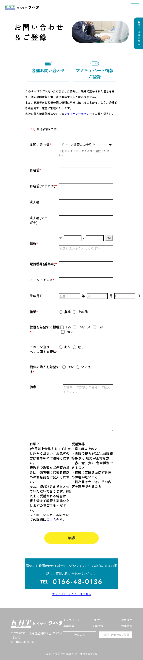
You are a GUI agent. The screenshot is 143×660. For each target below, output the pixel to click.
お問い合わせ (40, 144)
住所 (33, 243)
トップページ (71, 620)
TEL (44, 581)
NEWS (97, 620)
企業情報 (97, 626)
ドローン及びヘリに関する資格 (43, 349)
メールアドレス (41, 279)
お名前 (35, 170)
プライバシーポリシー (78, 114)
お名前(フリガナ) (42, 186)
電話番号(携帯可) (42, 263)
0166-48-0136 (77, 581)
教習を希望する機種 (44, 326)
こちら (51, 519)
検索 (109, 238)
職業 (33, 311)
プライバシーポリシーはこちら (71, 594)
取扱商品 (126, 620)
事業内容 (68, 626)
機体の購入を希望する (44, 369)
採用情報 (126, 626)
